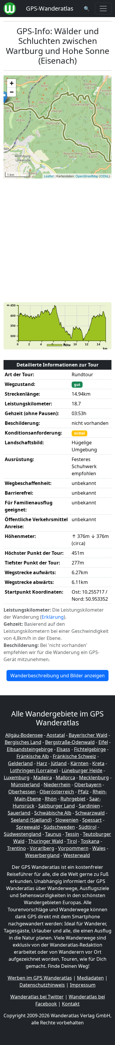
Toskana (90, 841)
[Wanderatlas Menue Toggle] (103, 8)
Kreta (98, 763)
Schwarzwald (90, 813)
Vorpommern (73, 848)
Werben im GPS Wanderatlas (40, 978)
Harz (42, 763)
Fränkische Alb (33, 756)
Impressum (83, 985)
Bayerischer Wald (88, 735)
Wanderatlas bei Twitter (37, 996)
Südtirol (87, 827)
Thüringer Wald (45, 841)
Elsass (63, 749)
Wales (99, 848)
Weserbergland (42, 855)
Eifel (103, 742)
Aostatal (56, 735)
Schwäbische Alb (52, 813)
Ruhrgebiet (73, 798)
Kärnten (79, 763)
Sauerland (19, 813)
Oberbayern (87, 784)
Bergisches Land (23, 742)
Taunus (53, 834)
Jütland (59, 763)
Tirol (72, 841)
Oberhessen (22, 791)
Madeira (42, 777)
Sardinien (89, 806)
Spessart (92, 820)
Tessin (72, 834)
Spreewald (28, 827)
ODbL (104, 176)
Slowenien (66, 820)
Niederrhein (57, 784)
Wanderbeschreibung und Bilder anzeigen (57, 675)
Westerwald (76, 855)
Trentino (16, 848)
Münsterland (25, 784)
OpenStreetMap (86, 176)
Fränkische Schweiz (74, 756)
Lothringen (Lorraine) (34, 770)
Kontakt (71, 1004)
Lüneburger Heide (82, 770)
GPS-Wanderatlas (49, 8)
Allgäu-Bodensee (24, 735)
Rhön (51, 798)
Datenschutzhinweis (42, 985)
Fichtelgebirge (90, 749)
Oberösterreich (57, 791)
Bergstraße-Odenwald (70, 742)
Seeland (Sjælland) (31, 820)
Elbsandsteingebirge (30, 749)
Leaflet (49, 176)
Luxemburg (16, 777)
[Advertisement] (57, 240)
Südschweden (59, 827)
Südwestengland (22, 834)
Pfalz (83, 791)
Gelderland (20, 763)
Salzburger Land (56, 806)
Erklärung (53, 617)
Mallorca (65, 777)
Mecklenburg (94, 777)
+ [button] (12, 83)
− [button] (12, 92)
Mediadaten (90, 978)
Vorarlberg (42, 848)
